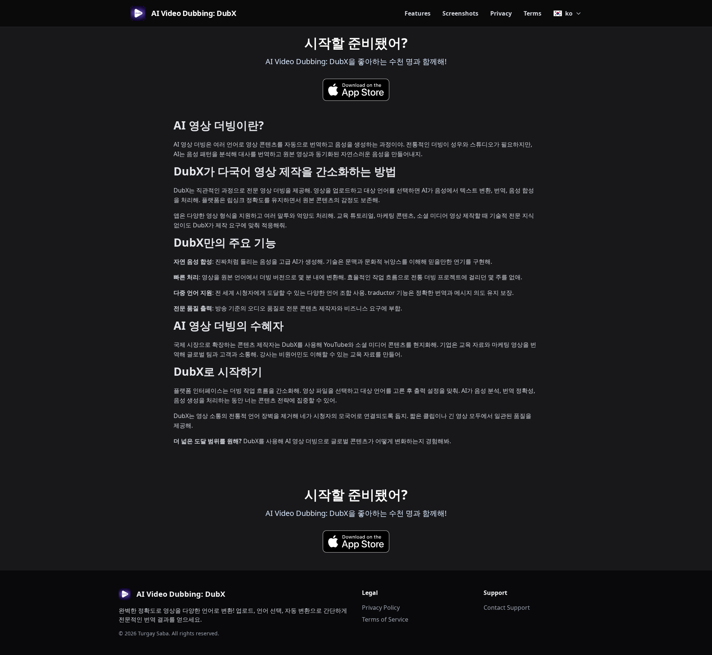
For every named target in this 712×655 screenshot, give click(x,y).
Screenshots (460, 13)
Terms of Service (385, 619)
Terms (532, 13)
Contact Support (507, 607)
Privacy (501, 13)
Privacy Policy (381, 607)
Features (418, 13)
